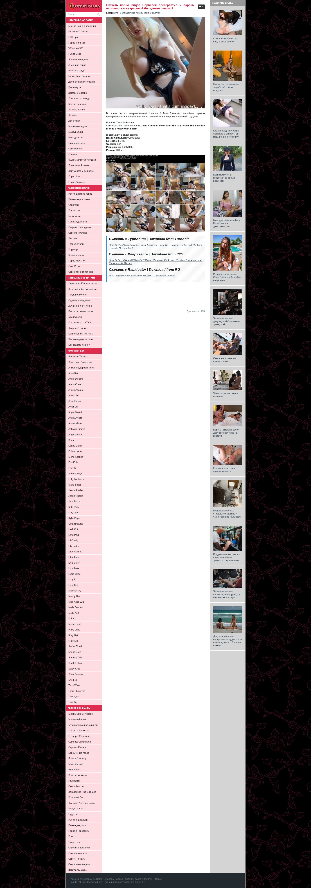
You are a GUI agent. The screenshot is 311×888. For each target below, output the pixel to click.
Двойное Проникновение (81, 81)
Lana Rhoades (75, 523)
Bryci (71, 440)
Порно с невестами (78, 831)
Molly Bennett (75, 607)
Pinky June (74, 629)
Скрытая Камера (77, 747)
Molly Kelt (73, 613)
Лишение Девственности (81, 803)
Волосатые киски (77, 775)
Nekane (72, 618)
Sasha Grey (74, 652)
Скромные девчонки (79, 847)
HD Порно (73, 37)
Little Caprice (75, 551)
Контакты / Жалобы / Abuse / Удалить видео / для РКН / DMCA (127, 879)
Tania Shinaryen (152, 13)
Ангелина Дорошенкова (81, 367)
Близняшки (74, 216)
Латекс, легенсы (77, 109)
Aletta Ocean (75, 384)
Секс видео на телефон (81, 271)
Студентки (74, 842)
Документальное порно (81, 171)
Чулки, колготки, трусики (82, 159)
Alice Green (74, 401)
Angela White (75, 417)
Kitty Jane (73, 512)
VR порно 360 (75, 48)
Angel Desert (75, 412)
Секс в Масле (76, 786)
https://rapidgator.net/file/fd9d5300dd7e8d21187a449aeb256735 (142, 275)
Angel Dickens (76, 378)
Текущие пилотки (77, 294)
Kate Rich (73, 507)
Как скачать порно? (79, 344)
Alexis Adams (75, 390)
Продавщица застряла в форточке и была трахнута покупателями (226, 557)
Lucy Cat (73, 585)
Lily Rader (73, 546)
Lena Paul (73, 535)
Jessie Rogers (75, 496)
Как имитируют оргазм (80, 339)
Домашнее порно (77, 93)
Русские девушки (77, 819)
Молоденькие (75, 137)
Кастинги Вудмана (78, 730)
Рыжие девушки (77, 825)
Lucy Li (72, 579)
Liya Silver (73, 562)
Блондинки (74, 769)
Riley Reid (73, 635)
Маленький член (77, 719)
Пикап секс (74, 210)
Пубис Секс (74, 54)
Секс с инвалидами (79, 864)
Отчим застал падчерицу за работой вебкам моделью (227, 87)
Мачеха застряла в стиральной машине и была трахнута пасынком (227, 513)
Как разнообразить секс (81, 311)
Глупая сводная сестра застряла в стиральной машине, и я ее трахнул (226, 133)
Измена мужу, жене (79, 199)
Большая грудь (76, 70)
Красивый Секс (76, 797)
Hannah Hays (75, 473)
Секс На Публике (77, 232)
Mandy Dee (74, 596)
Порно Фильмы (76, 42)
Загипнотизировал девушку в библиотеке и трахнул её (226, 321)
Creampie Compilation (79, 736)
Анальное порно (77, 65)
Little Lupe (73, 557)
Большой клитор (77, 758)
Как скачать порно (81, 879)
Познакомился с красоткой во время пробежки (224, 177)
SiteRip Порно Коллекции (82, 26)
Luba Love (73, 568)
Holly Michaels (76, 479)
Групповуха (74, 87)
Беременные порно (78, 753)
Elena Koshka (75, 457)
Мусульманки (75, 808)
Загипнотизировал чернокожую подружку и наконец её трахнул (226, 594)
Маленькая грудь (77, 126)
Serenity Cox (75, 657)
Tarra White (74, 685)
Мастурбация (75, 132)
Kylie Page (74, 518)
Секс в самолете (77, 853)
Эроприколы (75, 317)
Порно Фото (74, 176)
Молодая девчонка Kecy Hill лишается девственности (226, 223)
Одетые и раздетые (79, 300)
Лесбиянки (74, 120)
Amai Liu (73, 406)
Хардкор (73, 249)
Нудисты (73, 814)
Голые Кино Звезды (79, 76)
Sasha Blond (75, 646)
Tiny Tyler (73, 696)
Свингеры (73, 205)
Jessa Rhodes (75, 490)
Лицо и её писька (77, 328)
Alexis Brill (74, 395)
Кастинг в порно (77, 104)
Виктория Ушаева (77, 356)
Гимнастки (74, 780)
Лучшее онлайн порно (80, 305)
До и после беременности (82, 289)
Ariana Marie (75, 423)
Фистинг (72, 238)
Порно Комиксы (76, 182)
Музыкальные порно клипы (83, 725)
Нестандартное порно (130, 13)
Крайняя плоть (76, 255)
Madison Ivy (74, 590)
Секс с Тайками (76, 858)
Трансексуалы (76, 244)
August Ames (75, 434)
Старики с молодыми (79, 227)
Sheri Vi (72, 679)
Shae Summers (76, 674)
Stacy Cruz (74, 668)
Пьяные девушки (77, 221)
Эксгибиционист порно (80, 713)
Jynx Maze (74, 501)
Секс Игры (74, 266)
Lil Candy (73, 540)
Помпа (71, 836)
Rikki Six (73, 640)
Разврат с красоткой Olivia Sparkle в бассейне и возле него (227, 277)
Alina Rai (73, 373)
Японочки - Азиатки (78, 165)
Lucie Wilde (74, 574)
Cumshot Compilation (79, 741)
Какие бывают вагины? (80, 333)
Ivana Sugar (74, 484)
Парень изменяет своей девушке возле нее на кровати (226, 432)
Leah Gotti (73, 529)
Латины (72, 115)
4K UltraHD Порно (77, 31)
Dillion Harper (75, 451)
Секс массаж (75, 148)
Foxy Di (72, 468)
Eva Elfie (73, 462)
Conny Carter (75, 445)
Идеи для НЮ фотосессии (82, 283)
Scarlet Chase (75, 663)
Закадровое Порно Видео (82, 792)
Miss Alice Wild (76, 601)
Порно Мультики (77, 260)
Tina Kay (73, 702)
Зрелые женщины (78, 59)
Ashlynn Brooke (76, 429)
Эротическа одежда (79, 98)
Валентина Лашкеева (80, 362)
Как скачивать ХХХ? (79, 322)
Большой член (76, 764)
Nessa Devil (74, 624)
